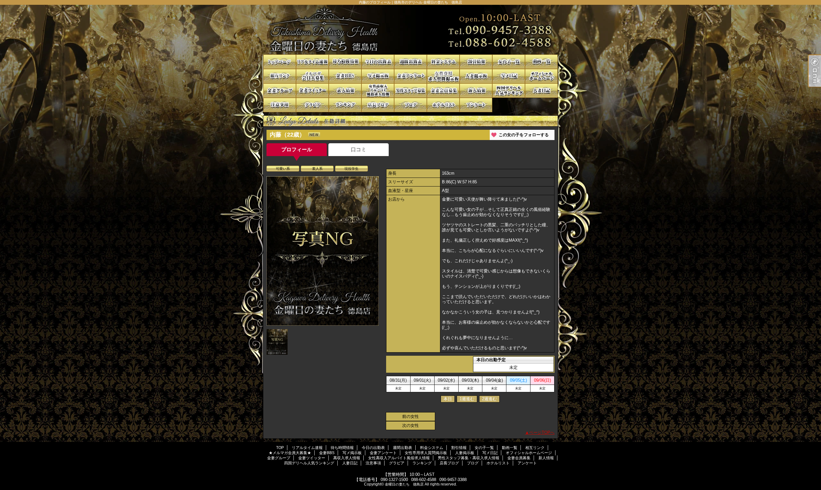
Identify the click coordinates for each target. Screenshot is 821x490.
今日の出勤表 (377, 61)
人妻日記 (541, 90)
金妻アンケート (410, 76)
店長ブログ (377, 105)
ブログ (410, 105)
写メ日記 (508, 76)
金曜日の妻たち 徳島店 (404, 484)
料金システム (443, 61)
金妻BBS (345, 76)
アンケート (476, 105)
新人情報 (476, 90)
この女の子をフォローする (524, 134)
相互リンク (279, 76)
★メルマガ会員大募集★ (312, 76)
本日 (448, 398)
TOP (279, 61)
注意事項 (279, 105)
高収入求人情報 (345, 90)
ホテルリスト (443, 105)
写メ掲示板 (377, 76)
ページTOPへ (541, 432)
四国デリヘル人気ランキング (508, 90)
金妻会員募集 (443, 90)
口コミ (358, 149)
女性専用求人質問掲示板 (443, 76)
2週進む (489, 398)
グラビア (312, 105)
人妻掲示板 (476, 76)
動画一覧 (541, 61)
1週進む (467, 398)
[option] (323, 251)
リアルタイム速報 (312, 61)
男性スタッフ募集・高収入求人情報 (410, 90)
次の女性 (410, 425)
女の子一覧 (508, 61)
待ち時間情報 (345, 61)
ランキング (345, 105)
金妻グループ (279, 90)
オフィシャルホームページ (541, 76)
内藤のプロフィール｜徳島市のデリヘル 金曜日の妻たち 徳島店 (410, 29)
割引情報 (476, 61)
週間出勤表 (410, 61)
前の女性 (410, 416)
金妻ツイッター (312, 90)
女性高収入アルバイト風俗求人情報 (377, 90)
